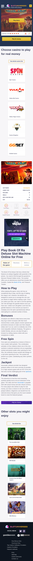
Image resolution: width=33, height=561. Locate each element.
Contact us (15, 558)
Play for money (16, 39)
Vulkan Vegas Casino (14, 116)
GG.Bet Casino (13, 153)
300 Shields (12, 460)
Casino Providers (12, 547)
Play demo (16, 20)
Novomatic (26, 188)
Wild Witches (12, 516)
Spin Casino (12, 79)
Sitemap (14, 554)
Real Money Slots (16, 541)
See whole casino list (16, 61)
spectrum (28, 371)
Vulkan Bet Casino (14, 98)
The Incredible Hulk (14, 442)
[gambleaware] (9, 535)
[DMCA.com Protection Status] (25, 535)
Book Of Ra (17, 282)
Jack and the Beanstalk (15, 497)
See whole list (16, 423)
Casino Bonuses (17, 556)
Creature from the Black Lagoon (15, 479)
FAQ (13, 552)
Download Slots (16, 543)
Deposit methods (12, 549)
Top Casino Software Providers (16, 545)
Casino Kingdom (13, 135)
